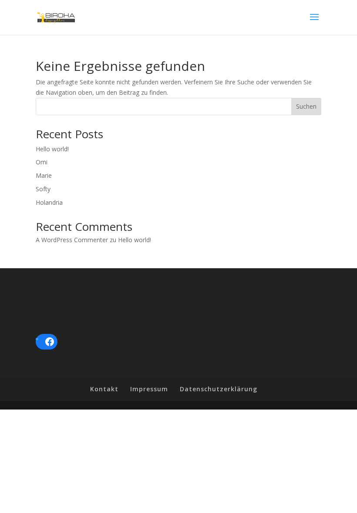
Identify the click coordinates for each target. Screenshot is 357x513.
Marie (44, 175)
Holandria (49, 202)
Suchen (306, 106)
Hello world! (52, 149)
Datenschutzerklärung (218, 389)
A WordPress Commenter (72, 240)
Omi (41, 162)
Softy (43, 189)
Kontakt (104, 389)
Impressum (149, 389)
